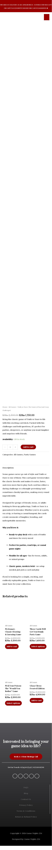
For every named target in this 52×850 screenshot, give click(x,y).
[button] (39, 17)
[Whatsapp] (15, 776)
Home (5, 407)
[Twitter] (31, 776)
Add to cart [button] (12, 646)
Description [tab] (8, 468)
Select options (38, 646)
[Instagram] (26, 776)
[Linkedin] (36, 776)
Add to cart (28, 447)
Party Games (30, 454)
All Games (12, 407)
